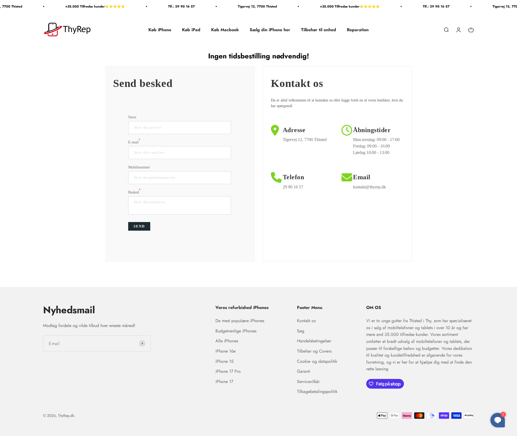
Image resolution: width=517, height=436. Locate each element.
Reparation (358, 30)
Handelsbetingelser (314, 341)
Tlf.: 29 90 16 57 (176, 6)
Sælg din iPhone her (270, 30)
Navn (132, 117)
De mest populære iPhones (239, 321)
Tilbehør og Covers (314, 351)
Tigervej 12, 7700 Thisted (251, 6)
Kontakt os (306, 321)
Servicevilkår (308, 381)
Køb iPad (191, 30)
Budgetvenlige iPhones (235, 331)
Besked (134, 191)
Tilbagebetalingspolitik (317, 391)
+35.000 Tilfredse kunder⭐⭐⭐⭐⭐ (90, 6)
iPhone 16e (225, 351)
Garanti (303, 371)
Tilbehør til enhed (318, 30)
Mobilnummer (139, 167)
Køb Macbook (225, 30)
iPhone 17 (224, 381)
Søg (300, 331)
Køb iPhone (159, 30)
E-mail (134, 141)
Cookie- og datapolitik (317, 361)
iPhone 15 (224, 361)
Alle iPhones (226, 341)
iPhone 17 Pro (228, 371)
